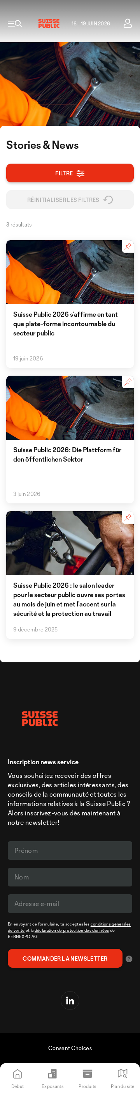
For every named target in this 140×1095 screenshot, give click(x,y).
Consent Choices (70, 1048)
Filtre (64, 173)
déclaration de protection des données (72, 930)
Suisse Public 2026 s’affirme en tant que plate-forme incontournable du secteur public (65, 323)
